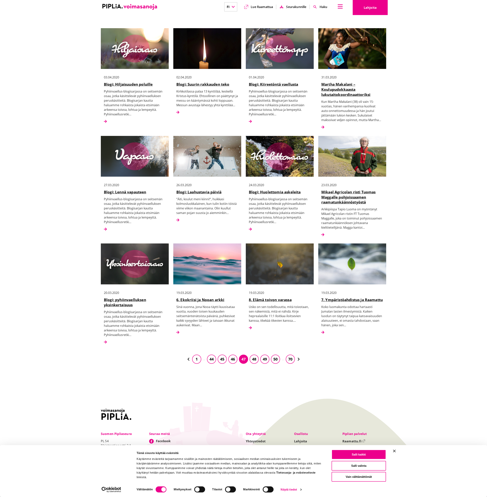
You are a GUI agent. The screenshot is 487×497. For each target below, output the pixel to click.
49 (265, 359)
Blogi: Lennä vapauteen (125, 192)
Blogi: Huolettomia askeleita (275, 192)
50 (275, 359)
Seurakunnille (296, 7)
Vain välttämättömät (359, 476)
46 (233, 359)
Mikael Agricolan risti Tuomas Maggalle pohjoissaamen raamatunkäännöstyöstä (348, 197)
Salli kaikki (359, 454)
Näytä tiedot (289, 489)
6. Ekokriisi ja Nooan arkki (200, 299)
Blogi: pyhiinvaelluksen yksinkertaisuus (125, 302)
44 (211, 359)
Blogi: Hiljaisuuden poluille (128, 84)
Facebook (163, 441)
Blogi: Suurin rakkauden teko (202, 84)
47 (243, 359)
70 (290, 359)
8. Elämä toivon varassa (270, 299)
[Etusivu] (129, 7)
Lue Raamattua (262, 7)
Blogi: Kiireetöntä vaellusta (273, 84)
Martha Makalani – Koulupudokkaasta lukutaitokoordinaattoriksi (345, 89)
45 (222, 359)
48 (254, 359)
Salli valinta (358, 465)
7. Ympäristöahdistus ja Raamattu (352, 299)
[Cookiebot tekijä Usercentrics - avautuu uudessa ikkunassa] (111, 489)
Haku (323, 7)
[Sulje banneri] (394, 451)
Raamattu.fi (353, 441)
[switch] (199, 489)
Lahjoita (376, 9)
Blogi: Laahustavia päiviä (198, 192)
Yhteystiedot (256, 441)
